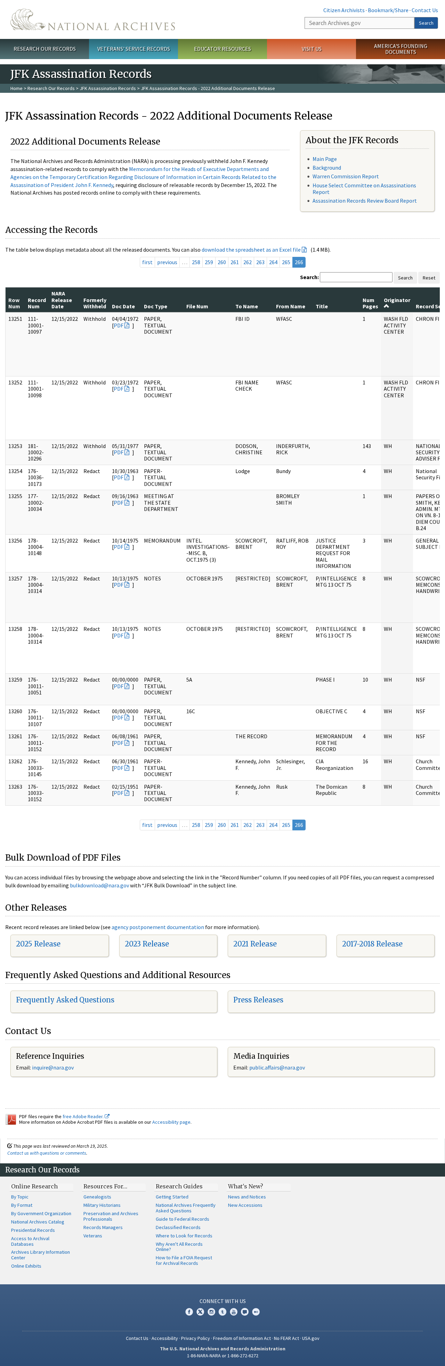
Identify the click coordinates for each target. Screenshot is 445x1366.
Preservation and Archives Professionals (110, 1216)
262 (247, 262)
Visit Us (312, 48)
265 (286, 262)
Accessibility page (171, 1122)
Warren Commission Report (346, 176)
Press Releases (258, 999)
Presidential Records (33, 1230)
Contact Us (425, 10)
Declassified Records (178, 1227)
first (147, 262)
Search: (309, 277)
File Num (197, 306)
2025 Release (38, 944)
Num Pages (370, 303)
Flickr (256, 1312)
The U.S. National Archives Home (92, 19)
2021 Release (255, 944)
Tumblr (222, 1312)
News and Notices (247, 1197)
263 (260, 262)
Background (327, 167)
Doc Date (123, 306)
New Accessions (245, 1205)
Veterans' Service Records (133, 48)
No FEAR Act (286, 1338)
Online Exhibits (26, 1266)
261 (234, 262)
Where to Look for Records (184, 1236)
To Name (246, 306)
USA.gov (310, 1338)
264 (273, 262)
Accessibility (165, 1338)
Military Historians (102, 1205)
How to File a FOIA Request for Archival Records (184, 1260)
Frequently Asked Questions (65, 999)
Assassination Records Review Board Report (365, 200)
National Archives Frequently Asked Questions (186, 1208)
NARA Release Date (61, 300)
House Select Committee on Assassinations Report (364, 188)
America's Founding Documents (400, 48)
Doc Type (155, 306)
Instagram (211, 1312)
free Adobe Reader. (84, 1116)
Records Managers (103, 1227)
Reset (429, 278)
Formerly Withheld (94, 303)
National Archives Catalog (37, 1222)
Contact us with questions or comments (46, 1153)
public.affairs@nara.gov (277, 1067)
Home (16, 88)
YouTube (233, 1312)
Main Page (325, 158)
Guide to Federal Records (182, 1219)
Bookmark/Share (388, 10)
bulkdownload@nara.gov (99, 885)
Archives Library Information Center (40, 1255)
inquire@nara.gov (53, 1067)
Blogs (245, 1312)
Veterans (92, 1236)
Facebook (189, 1312)
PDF (118, 325)
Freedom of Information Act (242, 1338)
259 (209, 262)
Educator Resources (222, 48)
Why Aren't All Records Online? (179, 1247)
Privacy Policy (195, 1338)
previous (167, 262)
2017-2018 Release (372, 944)
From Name (290, 306)
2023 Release (147, 944)
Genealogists (97, 1197)
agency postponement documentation (158, 927)
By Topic (20, 1197)
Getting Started (172, 1197)
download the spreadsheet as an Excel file (251, 249)
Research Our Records (45, 48)
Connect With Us (223, 1301)
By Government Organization (41, 1213)
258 (196, 262)
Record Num (37, 303)
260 (222, 262)
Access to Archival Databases (30, 1241)
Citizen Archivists (344, 10)
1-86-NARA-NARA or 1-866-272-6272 (222, 1355)
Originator (397, 299)
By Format (21, 1205)
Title (322, 306)
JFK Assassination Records (108, 88)
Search (426, 23)
